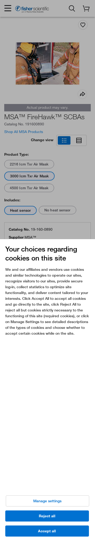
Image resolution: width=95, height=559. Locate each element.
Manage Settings (47, 501)
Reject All (47, 516)
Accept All (47, 531)
